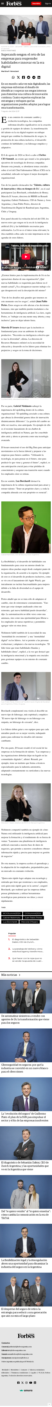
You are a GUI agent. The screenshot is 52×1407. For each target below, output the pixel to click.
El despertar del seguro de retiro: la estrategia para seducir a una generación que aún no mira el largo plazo (24, 1312)
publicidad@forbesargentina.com (20, 1347)
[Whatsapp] (13, 77)
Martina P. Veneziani (10, 71)
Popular (12, 933)
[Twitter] (18, 77)
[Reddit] (28, 77)
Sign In (48, 3)
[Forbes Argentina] (13, 3)
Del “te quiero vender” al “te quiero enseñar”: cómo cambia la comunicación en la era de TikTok (26, 1214)
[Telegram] (33, 77)
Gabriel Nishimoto (11, 917)
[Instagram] (26, 1383)
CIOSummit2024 (33, 913)
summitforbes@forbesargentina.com (20, 1354)
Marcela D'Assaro (29, 922)
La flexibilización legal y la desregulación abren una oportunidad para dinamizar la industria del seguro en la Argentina (24, 1263)
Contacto (24, 1370)
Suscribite (36, 3)
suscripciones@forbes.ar (20, 1358)
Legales (33, 1373)
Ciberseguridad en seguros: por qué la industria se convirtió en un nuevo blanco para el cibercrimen (24, 1068)
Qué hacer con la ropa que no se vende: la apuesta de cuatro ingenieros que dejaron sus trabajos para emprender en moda (27, 959)
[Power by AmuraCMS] (26, 1390)
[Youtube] (30, 1383)
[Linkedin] (38, 77)
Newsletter (15, 1370)
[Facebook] (23, 77)
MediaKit (5, 1370)
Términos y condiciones (19, 1373)
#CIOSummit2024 (11, 913)
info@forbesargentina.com (17, 1350)
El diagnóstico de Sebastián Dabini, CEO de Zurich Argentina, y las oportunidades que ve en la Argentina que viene (27, 940)
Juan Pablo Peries (33, 917)
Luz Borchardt (10, 922)
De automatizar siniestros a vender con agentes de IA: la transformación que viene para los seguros (25, 1019)
